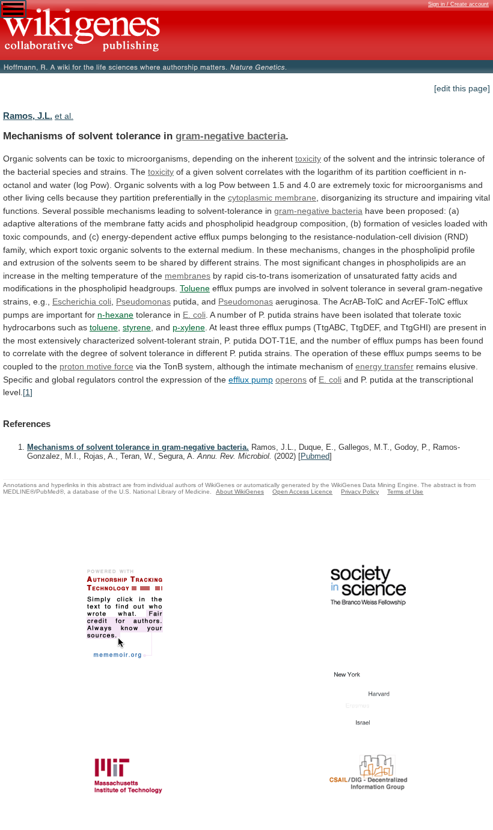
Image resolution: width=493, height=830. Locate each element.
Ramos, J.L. (27, 116)
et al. (64, 116)
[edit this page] (462, 88)
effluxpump (250, 379)
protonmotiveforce (96, 366)
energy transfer (384, 366)
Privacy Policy (360, 491)
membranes (187, 275)
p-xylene (189, 327)
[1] (27, 392)
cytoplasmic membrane (272, 197)
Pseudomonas (143, 301)
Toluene (195, 288)
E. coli (194, 315)
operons (291, 379)
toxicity (308, 158)
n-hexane (115, 315)
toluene (104, 327)
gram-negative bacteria (231, 136)
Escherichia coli (81, 301)
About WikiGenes (240, 491)
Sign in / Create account (458, 4)
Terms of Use (405, 491)
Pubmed (315, 456)
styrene (137, 327)
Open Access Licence (302, 491)
